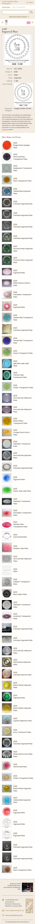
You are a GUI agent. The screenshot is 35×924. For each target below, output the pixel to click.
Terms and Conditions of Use (14, 915)
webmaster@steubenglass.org (14, 910)
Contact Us (5, 129)
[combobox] (15, 12)
